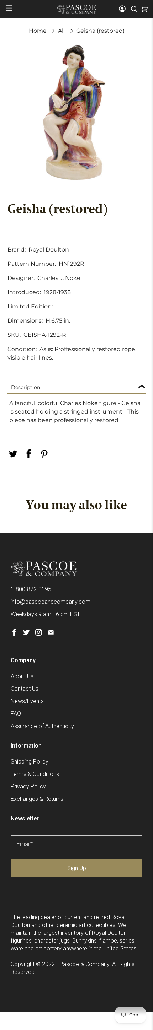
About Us (22, 676)
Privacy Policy (28, 786)
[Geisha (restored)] (76, 113)
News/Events (27, 701)
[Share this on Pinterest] (44, 453)
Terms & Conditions (35, 774)
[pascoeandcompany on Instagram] (38, 633)
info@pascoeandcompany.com (50, 601)
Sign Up (76, 868)
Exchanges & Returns (37, 799)
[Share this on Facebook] (29, 453)
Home (38, 31)
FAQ (16, 713)
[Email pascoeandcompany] (50, 633)
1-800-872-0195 (31, 589)
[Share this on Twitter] (13, 453)
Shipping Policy (29, 761)
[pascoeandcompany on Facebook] (14, 633)
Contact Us (24, 688)
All (61, 31)
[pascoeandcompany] (76, 9)
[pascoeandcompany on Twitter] (26, 633)
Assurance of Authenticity (42, 726)
